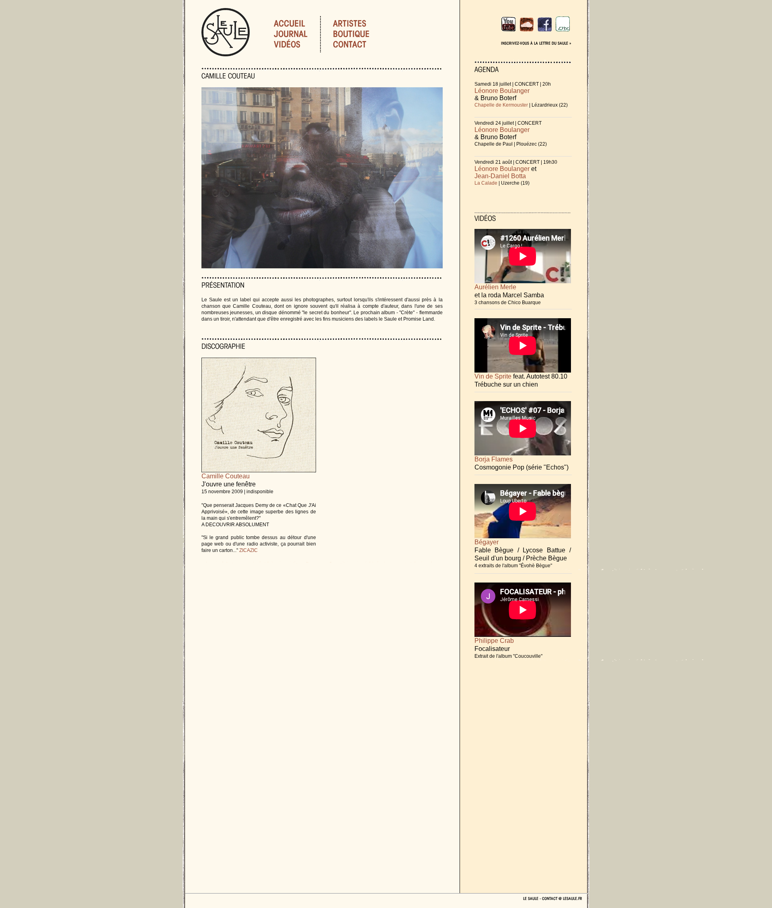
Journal (291, 34)
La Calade (485, 183)
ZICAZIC (248, 550)
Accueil (289, 23)
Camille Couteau (225, 476)
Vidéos (287, 44)
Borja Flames (493, 459)
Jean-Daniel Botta (500, 176)
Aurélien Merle (495, 287)
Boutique (361, 34)
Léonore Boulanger (502, 90)
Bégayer (486, 542)
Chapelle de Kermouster (501, 105)
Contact (359, 44)
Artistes (359, 23)
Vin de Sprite (492, 376)
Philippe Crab (494, 640)
